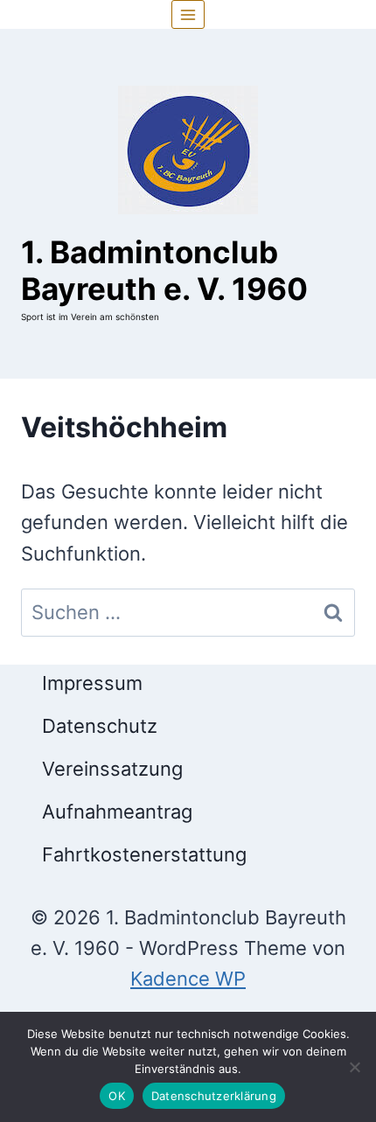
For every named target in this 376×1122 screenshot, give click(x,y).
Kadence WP (188, 978)
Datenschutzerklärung (213, 1096)
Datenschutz (99, 725)
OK (116, 1096)
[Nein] (354, 1067)
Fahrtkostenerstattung (144, 854)
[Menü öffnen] (188, 14)
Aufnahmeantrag (117, 811)
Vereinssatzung (112, 768)
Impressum (92, 683)
